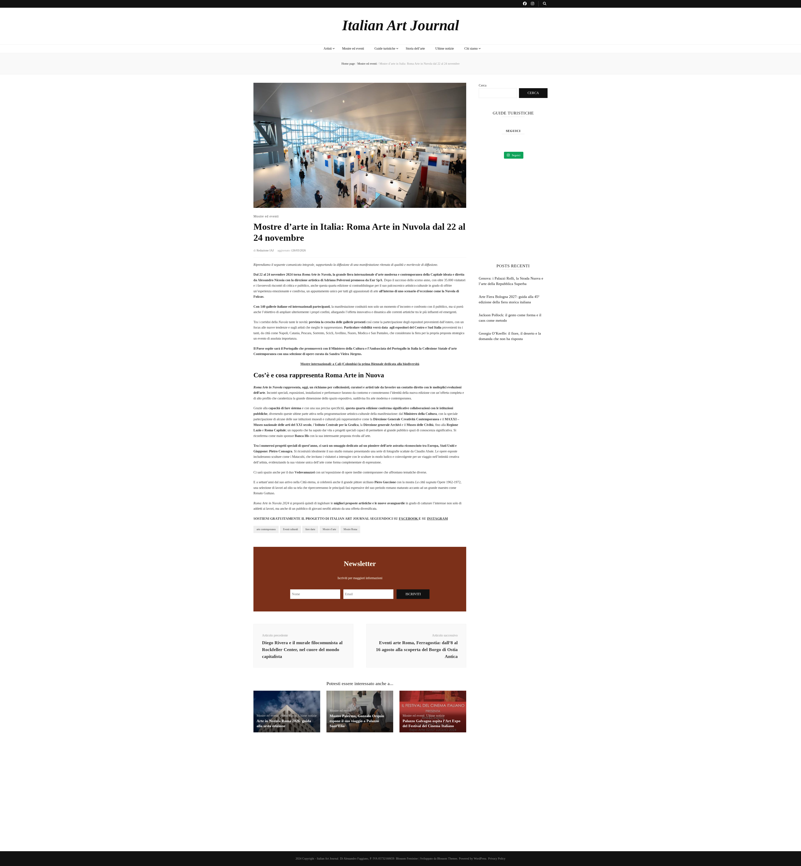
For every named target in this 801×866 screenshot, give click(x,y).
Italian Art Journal (400, 25)
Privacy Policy (496, 858)
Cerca (482, 85)
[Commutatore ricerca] (544, 4)
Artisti (328, 48)
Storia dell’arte (415, 48)
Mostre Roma (350, 529)
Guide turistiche (384, 48)
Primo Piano (288, 715)
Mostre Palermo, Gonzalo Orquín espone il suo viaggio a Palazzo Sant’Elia (357, 721)
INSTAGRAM (437, 518)
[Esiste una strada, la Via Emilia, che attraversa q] (486, 143)
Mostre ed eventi (353, 48)
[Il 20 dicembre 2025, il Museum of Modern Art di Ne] (540, 143)
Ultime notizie (444, 48)
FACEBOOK (409, 518)
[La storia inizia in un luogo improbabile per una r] (504, 143)
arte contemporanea (266, 529)
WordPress (480, 858)
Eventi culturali (290, 529)
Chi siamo (471, 48)
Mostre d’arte (329, 529)
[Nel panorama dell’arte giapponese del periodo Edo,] (522, 143)
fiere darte (310, 529)
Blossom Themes (447, 858)
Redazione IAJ (265, 250)
